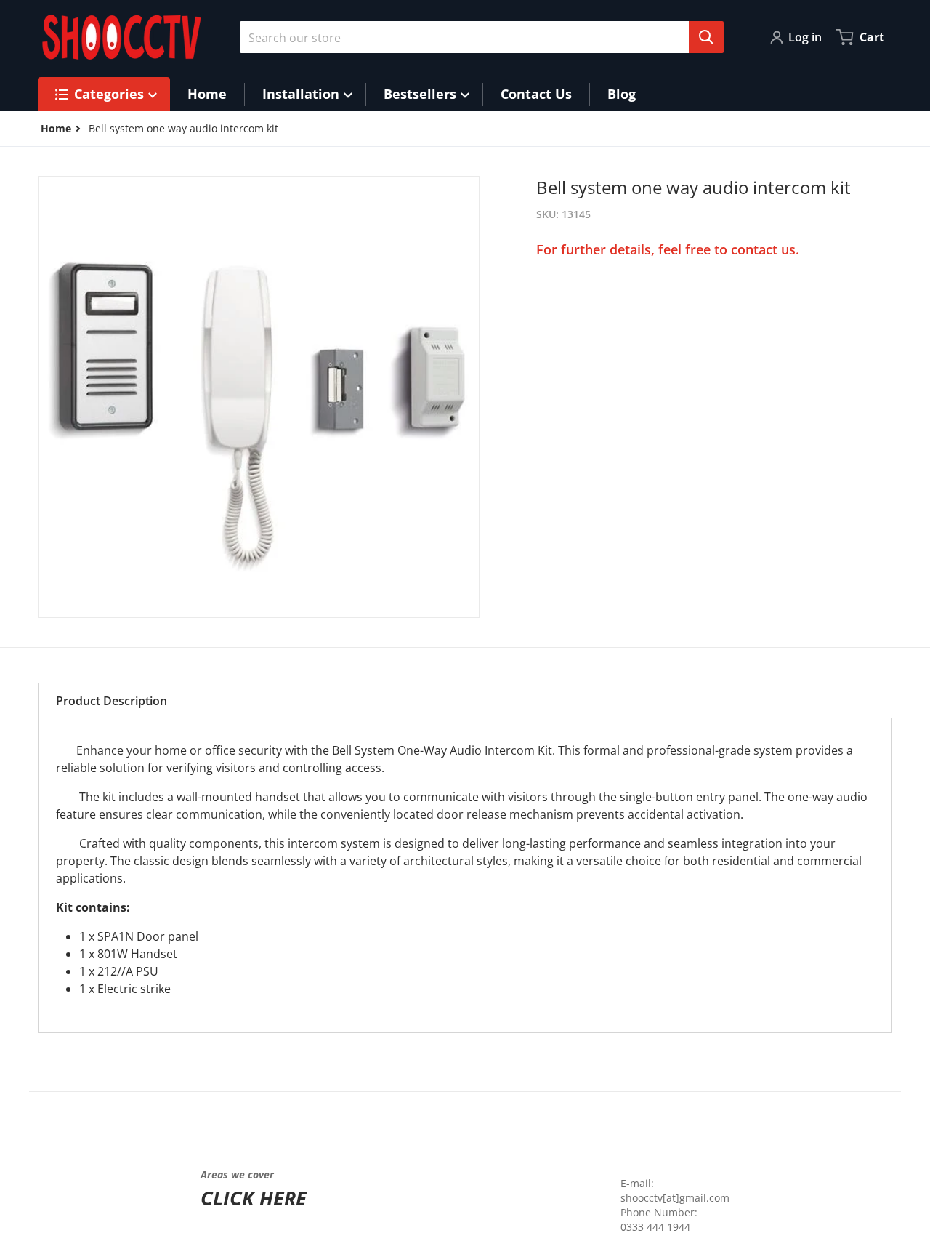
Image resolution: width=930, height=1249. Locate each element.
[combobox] (476, 37)
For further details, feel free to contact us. (667, 249)
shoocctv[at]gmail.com (674, 1198)
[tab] (111, 700)
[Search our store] (706, 37)
